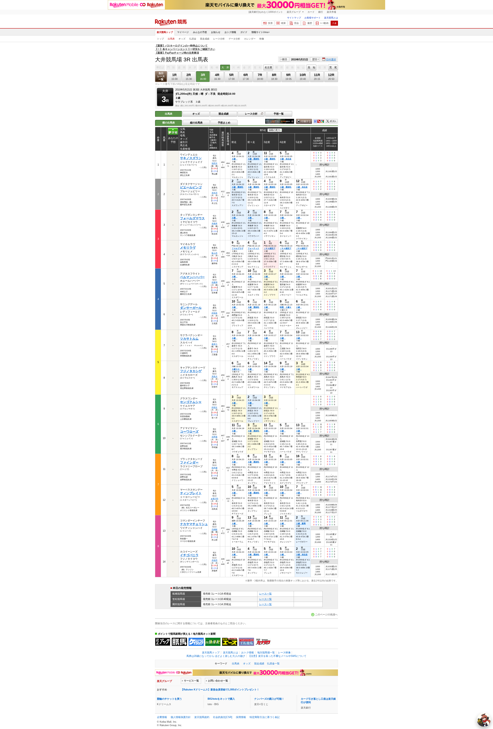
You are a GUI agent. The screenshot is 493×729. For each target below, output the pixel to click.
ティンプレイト (191, 493)
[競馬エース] (229, 642)
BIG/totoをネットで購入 (221, 698)
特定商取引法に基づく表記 (265, 717)
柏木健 (214, 468)
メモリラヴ (187, 247)
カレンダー (250, 38)
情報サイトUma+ (261, 32)
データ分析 (234, 38)
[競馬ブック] (162, 642)
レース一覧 (265, 593)
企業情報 (162, 717)
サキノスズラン (191, 158)
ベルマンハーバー (192, 277)
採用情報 (241, 717)
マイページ (183, 32)
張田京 (214, 163)
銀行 (320, 12)
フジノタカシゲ (191, 371)
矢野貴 (214, 437)
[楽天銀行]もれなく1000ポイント (266, 12)
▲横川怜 (214, 499)
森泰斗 (214, 344)
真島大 (214, 376)
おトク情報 (230, 32)
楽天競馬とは (331, 17)
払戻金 (192, 38)
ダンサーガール (191, 307)
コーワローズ (189, 431)
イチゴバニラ (189, 555)
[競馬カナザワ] (263, 642)
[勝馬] (179, 642)
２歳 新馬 (301, 523)
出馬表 (171, 38)
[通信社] (213, 642)
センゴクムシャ (191, 402)
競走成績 (204, 38)
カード (311, 12)
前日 (284, 59)
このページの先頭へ (326, 614)
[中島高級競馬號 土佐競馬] (246, 642)
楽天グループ (294, 12)
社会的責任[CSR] (222, 717)
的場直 (214, 313)
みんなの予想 (200, 32)
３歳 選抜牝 (253, 159)
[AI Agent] (484, 720)
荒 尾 (333, 67)
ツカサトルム (189, 338)
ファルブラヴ (237, 248)
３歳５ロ (236, 369)
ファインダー (189, 462)
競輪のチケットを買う (169, 698)
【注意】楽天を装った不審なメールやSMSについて (277, 656)
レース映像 (284, 652)
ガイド (243, 32)
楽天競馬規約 (201, 717)
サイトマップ (294, 17)
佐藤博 (214, 282)
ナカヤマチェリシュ (194, 524)
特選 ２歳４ (285, 307)
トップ (160, 38)
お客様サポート (312, 17)
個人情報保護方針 (181, 717)
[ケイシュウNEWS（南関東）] (196, 642)
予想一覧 (279, 113)
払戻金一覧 (273, 663)
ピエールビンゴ (191, 187)
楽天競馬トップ (165, 32)
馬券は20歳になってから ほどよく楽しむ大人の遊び (215, 656)
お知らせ (215, 32)
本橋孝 (214, 223)
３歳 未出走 (285, 159)
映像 (261, 38)
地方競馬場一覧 (266, 652)
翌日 (314, 59)
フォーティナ (253, 248)
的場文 (214, 407)
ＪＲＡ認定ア (269, 248)
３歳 (234, 159)
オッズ (182, 38)
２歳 (267, 307)
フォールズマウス (192, 218)
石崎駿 (214, 529)
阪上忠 (214, 253)
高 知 (311, 67)
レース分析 (219, 38)
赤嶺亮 (214, 560)
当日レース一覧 (161, 76)
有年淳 (214, 193)
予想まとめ (224, 122)
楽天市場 (331, 12)
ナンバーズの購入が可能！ (269, 698)
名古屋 (268, 67)
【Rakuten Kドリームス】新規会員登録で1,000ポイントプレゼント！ (220, 689)
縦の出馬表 (196, 122)
